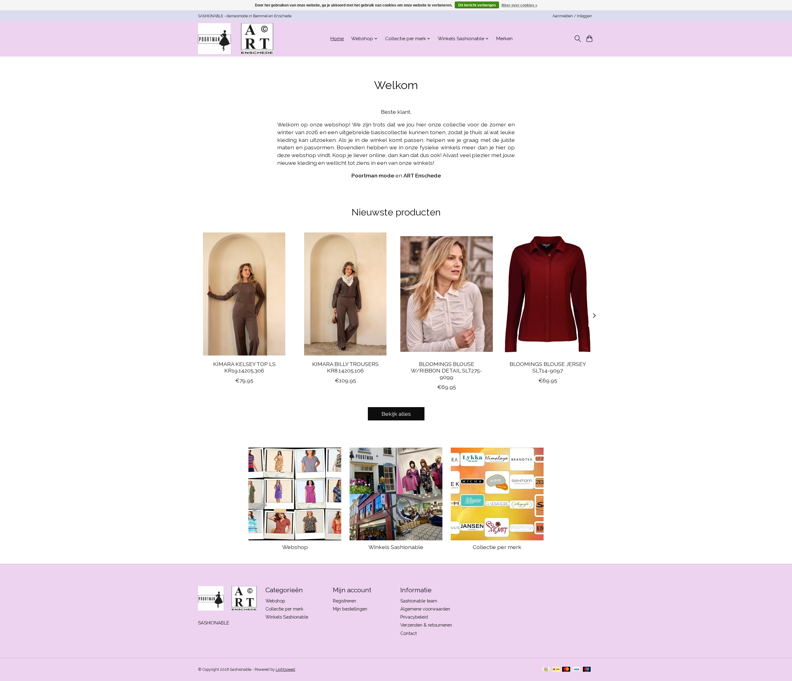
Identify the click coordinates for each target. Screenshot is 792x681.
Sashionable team (418, 600)
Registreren (344, 600)
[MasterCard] (566, 670)
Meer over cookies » (519, 5)
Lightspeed (285, 669)
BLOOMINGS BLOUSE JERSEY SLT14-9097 (548, 367)
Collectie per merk (497, 547)
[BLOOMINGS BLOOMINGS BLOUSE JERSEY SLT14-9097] (547, 293)
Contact (408, 633)
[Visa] (576, 670)
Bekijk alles (396, 414)
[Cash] (546, 670)
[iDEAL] (556, 670)
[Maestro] (587, 670)
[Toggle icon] (577, 38)
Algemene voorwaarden (425, 608)
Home (337, 38)
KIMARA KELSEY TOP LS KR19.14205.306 (244, 367)
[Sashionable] (235, 38)
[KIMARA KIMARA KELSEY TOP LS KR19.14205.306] (244, 293)
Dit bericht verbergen (477, 5)
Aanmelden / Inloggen (572, 16)
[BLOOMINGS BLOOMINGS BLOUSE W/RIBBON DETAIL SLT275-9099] (446, 293)
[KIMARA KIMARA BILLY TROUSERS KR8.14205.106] (345, 293)
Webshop (295, 547)
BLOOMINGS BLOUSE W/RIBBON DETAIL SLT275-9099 (446, 370)
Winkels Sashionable (395, 547)
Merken (504, 38)
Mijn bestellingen (350, 608)
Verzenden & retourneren (426, 625)
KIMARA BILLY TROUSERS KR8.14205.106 (345, 367)
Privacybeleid (414, 616)
